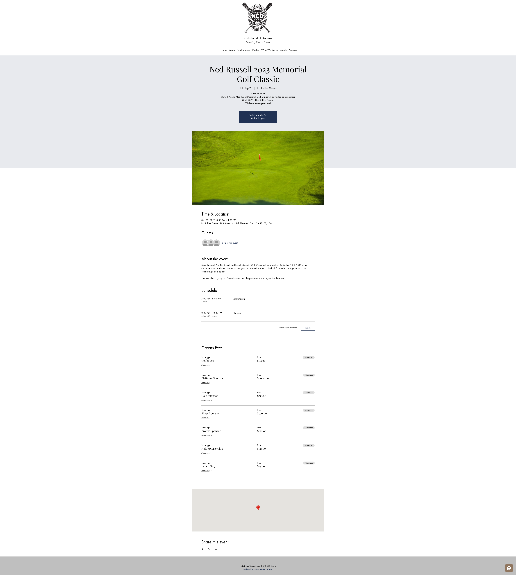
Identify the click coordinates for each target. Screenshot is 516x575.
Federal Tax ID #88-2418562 (257, 569)
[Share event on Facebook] (202, 549)
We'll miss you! (258, 118)
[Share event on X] (209, 549)
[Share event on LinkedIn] (216, 549)
